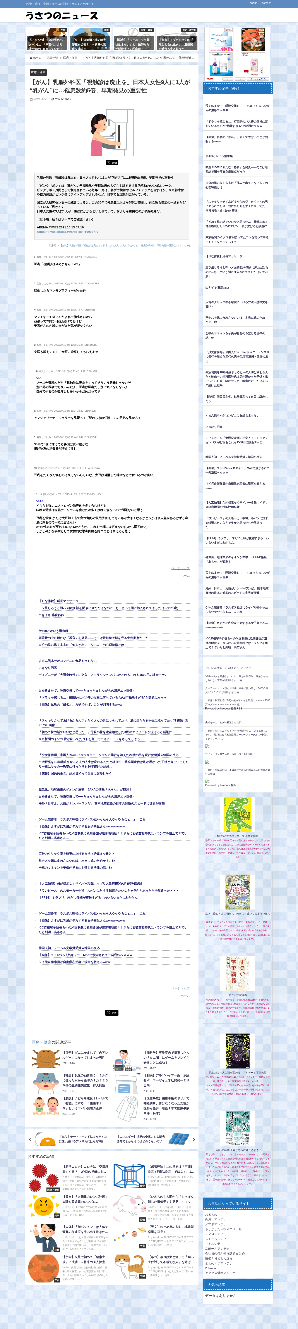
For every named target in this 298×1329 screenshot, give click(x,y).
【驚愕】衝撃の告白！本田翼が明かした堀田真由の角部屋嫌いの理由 (237, 771)
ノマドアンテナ (215, 1224)
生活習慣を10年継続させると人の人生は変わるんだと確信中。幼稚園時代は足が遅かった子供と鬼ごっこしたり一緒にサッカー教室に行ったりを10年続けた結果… (237, 379)
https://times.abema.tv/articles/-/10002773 (68, 231)
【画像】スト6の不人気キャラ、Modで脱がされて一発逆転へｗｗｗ (85, 954)
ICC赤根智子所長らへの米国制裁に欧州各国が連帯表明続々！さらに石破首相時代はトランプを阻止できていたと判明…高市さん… (237, 643)
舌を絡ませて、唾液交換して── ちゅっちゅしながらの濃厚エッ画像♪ (86, 690)
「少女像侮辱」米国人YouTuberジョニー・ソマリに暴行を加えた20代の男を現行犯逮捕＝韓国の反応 (108, 754)
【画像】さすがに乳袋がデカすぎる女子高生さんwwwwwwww (82, 826)
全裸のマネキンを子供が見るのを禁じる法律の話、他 (75, 867)
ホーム (185, 575)
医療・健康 (38, 72)
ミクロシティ (214, 1233)
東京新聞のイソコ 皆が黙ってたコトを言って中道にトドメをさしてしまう (89, 738)
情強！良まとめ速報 (219, 1258)
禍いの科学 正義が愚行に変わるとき (237, 1150)
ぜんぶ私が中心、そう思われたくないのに (228, 668)
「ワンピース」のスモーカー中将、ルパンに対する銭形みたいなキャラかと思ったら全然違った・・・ (109, 890)
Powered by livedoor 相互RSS (223, 708)
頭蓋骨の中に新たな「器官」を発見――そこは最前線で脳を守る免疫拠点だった (94, 637)
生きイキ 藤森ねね (51, 614)
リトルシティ (214, 1243)
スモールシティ (215, 1238)
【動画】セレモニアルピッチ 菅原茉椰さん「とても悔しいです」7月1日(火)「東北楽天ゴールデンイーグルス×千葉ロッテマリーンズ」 (237, 734)
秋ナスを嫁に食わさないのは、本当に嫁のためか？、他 (77, 860)
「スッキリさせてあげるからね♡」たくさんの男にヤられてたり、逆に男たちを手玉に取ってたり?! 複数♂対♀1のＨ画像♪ (237, 206)
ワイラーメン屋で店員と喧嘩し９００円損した (230, 754)
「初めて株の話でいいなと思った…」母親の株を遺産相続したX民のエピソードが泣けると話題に (105, 732)
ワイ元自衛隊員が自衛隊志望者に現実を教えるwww (74, 961)
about (253, 3)
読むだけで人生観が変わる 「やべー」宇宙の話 (238, 1072)
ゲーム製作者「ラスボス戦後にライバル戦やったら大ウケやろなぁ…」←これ (92, 819)
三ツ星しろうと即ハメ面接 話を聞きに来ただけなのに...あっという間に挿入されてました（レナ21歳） (109, 607)
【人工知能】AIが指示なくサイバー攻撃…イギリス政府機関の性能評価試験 (90, 883)
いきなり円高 (48, 667)
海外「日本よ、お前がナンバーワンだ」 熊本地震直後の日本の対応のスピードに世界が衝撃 (102, 803)
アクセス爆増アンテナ (220, 1272)
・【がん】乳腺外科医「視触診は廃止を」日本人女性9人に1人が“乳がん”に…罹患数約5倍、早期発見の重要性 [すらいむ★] (123, 245)
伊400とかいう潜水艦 (53, 630)
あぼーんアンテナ (217, 1248)
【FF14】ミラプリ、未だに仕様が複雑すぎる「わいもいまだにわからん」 (90, 897)
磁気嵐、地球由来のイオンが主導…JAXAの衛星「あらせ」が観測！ (85, 789)
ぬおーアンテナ (215, 1219)
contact (266, 3)
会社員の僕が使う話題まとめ (225, 1253)
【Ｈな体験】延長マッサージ (58, 600)
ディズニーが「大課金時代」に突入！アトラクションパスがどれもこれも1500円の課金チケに (103, 674)
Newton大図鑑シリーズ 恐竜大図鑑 (237, 836)
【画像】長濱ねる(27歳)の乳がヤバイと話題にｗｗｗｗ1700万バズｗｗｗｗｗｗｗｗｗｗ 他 (237, 702)
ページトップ (180, 568)
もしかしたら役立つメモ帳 (223, 1229)
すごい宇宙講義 (238, 995)
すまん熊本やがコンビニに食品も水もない (68, 660)
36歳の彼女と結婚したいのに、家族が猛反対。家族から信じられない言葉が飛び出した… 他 (236, 678)
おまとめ (211, 1214)
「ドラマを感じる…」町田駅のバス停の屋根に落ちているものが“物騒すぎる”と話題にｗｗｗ (103, 697)
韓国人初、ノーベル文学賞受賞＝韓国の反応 (69, 947)
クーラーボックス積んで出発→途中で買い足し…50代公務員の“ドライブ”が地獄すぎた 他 (236, 690)
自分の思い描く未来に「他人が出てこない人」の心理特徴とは (81, 644)
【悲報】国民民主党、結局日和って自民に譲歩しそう (75, 773)
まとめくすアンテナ (219, 1263)
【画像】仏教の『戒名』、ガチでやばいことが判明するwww (80, 704)
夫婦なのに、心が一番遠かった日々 (224, 722)
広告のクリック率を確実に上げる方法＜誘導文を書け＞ (77, 853)
